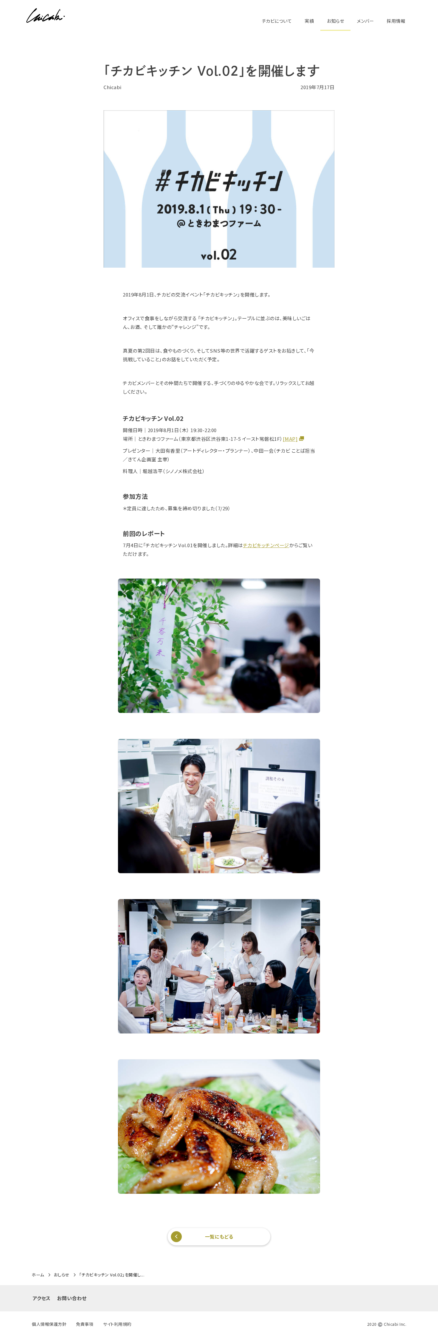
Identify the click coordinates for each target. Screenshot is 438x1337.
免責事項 (84, 1324)
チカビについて (277, 21)
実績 (309, 21)
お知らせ (335, 21)
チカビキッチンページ (266, 545)
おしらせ (62, 1275)
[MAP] (290, 438)
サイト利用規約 (117, 1324)
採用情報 (396, 21)
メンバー (365, 21)
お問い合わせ (72, 1298)
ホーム (38, 1275)
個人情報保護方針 (49, 1324)
